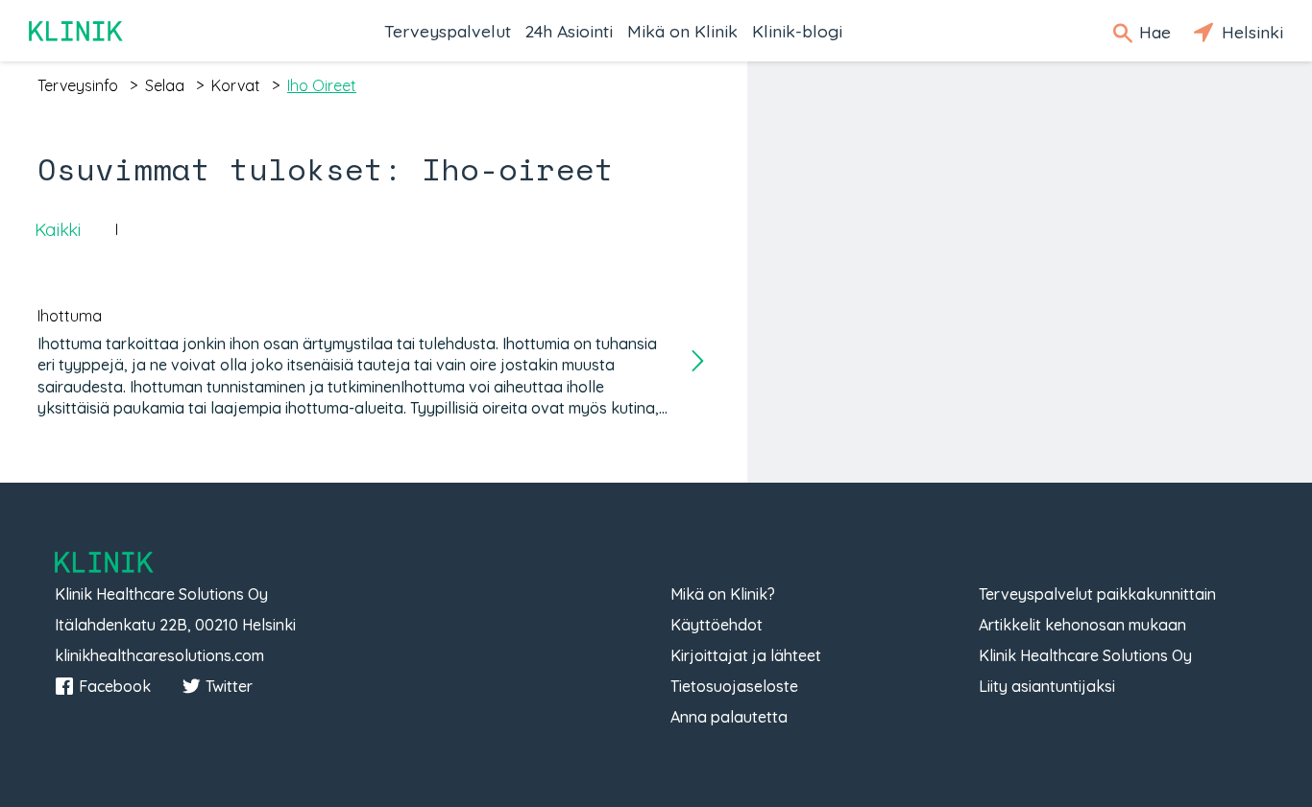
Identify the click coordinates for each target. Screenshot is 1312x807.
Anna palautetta (729, 716)
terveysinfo (77, 85)
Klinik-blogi (797, 30)
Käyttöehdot (716, 624)
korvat (235, 85)
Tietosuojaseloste (734, 686)
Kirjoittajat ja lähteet (745, 655)
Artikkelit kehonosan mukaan (1082, 624)
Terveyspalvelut (447, 30)
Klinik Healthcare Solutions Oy (1085, 655)
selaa (164, 85)
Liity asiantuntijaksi (1047, 686)
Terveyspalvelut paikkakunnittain (1097, 594)
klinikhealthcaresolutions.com (159, 655)
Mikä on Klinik (682, 30)
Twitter (229, 686)
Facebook (115, 686)
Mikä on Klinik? (722, 594)
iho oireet (321, 85)
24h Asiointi (569, 30)
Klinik (77, 31)
